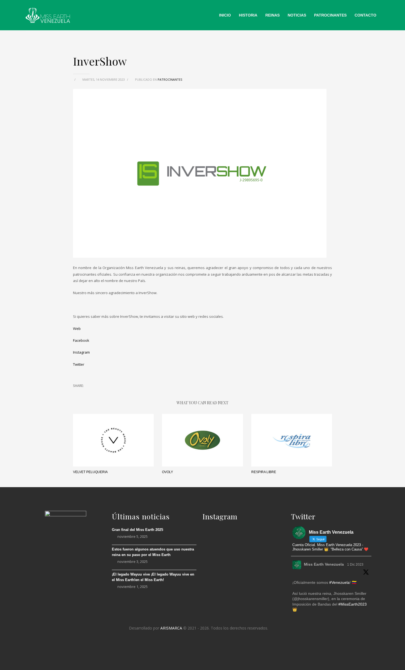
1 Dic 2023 (355, 564)
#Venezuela (339, 582)
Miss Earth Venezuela (324, 564)
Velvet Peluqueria (90, 472)
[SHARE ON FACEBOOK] (87, 393)
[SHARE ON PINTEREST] (106, 393)
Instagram (81, 352)
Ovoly (167, 472)
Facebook (81, 340)
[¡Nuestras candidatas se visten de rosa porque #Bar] (270, 585)
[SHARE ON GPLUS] (96, 393)
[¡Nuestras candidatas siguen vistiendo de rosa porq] (215, 589)
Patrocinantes (170, 79)
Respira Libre (263, 472)
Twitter (78, 364)
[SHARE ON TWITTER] (77, 393)
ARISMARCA (171, 628)
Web (77, 328)
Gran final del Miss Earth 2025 (137, 530)
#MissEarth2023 (352, 604)
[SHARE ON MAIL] (116, 393)
